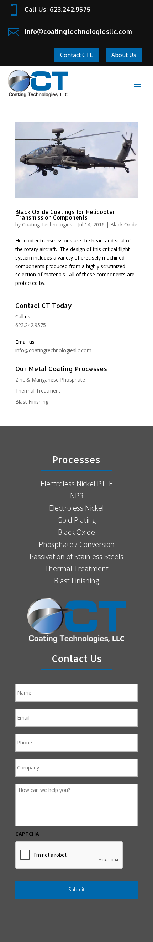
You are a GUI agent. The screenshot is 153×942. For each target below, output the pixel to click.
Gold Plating (76, 520)
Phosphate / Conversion (77, 544)
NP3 (76, 496)
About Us (123, 55)
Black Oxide (123, 224)
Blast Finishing (31, 401)
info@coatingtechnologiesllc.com (78, 31)
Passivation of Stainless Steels (76, 556)
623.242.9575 (30, 325)
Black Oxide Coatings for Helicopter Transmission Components (65, 214)
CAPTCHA (27, 834)
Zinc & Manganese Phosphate (50, 379)
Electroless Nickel (76, 508)
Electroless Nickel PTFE (77, 483)
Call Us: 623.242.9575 (58, 9)
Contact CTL (76, 55)
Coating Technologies (47, 224)
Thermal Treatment (37, 390)
